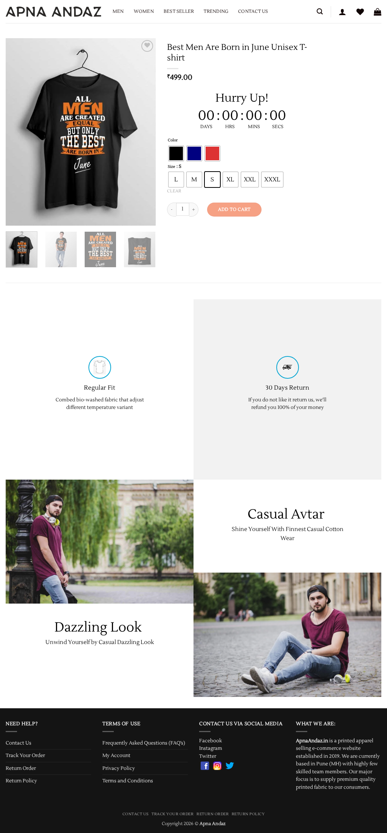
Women (144, 11)
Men (118, 11)
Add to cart (234, 209)
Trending (216, 11)
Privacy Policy (118, 768)
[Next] (143, 131)
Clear (174, 191)
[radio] (176, 153)
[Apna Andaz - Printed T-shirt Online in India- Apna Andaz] (53, 11)
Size (171, 167)
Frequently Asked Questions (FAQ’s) (143, 743)
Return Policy (21, 781)
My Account (116, 755)
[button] (320, 11)
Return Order (21, 768)
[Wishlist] (360, 11)
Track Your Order (25, 755)
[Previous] (18, 131)
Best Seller (179, 11)
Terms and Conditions (127, 781)
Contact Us (253, 11)
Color (173, 140)
